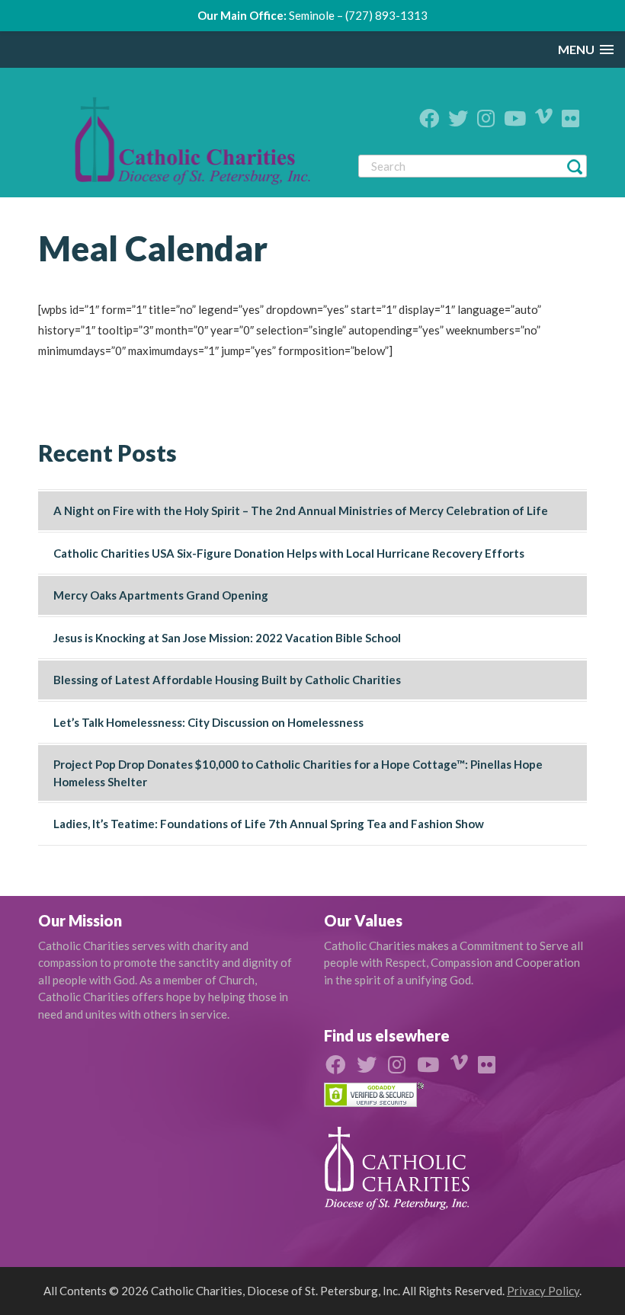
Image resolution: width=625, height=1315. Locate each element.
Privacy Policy (543, 1290)
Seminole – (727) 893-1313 (358, 15)
